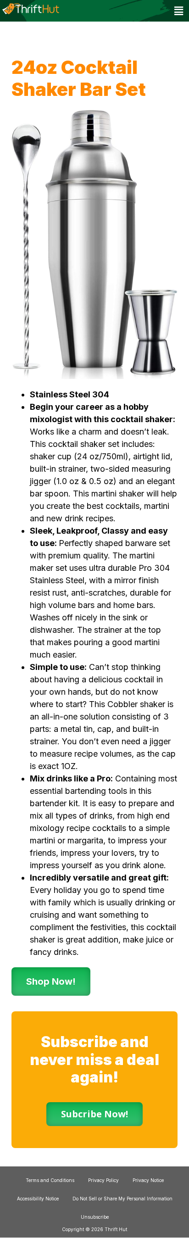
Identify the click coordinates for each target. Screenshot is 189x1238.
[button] (179, 10)
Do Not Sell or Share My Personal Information (122, 1198)
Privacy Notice (148, 1180)
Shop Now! (51, 981)
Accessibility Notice (38, 1198)
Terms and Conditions (50, 1180)
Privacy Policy (103, 1180)
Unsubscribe (95, 1217)
